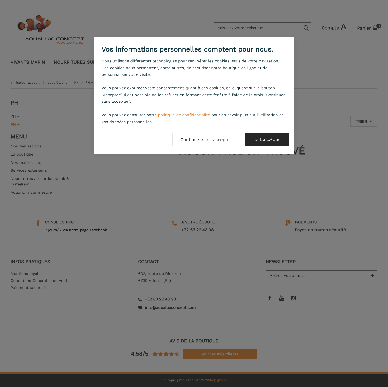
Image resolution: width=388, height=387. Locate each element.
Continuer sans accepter (206, 139)
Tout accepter (267, 139)
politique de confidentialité (184, 115)
